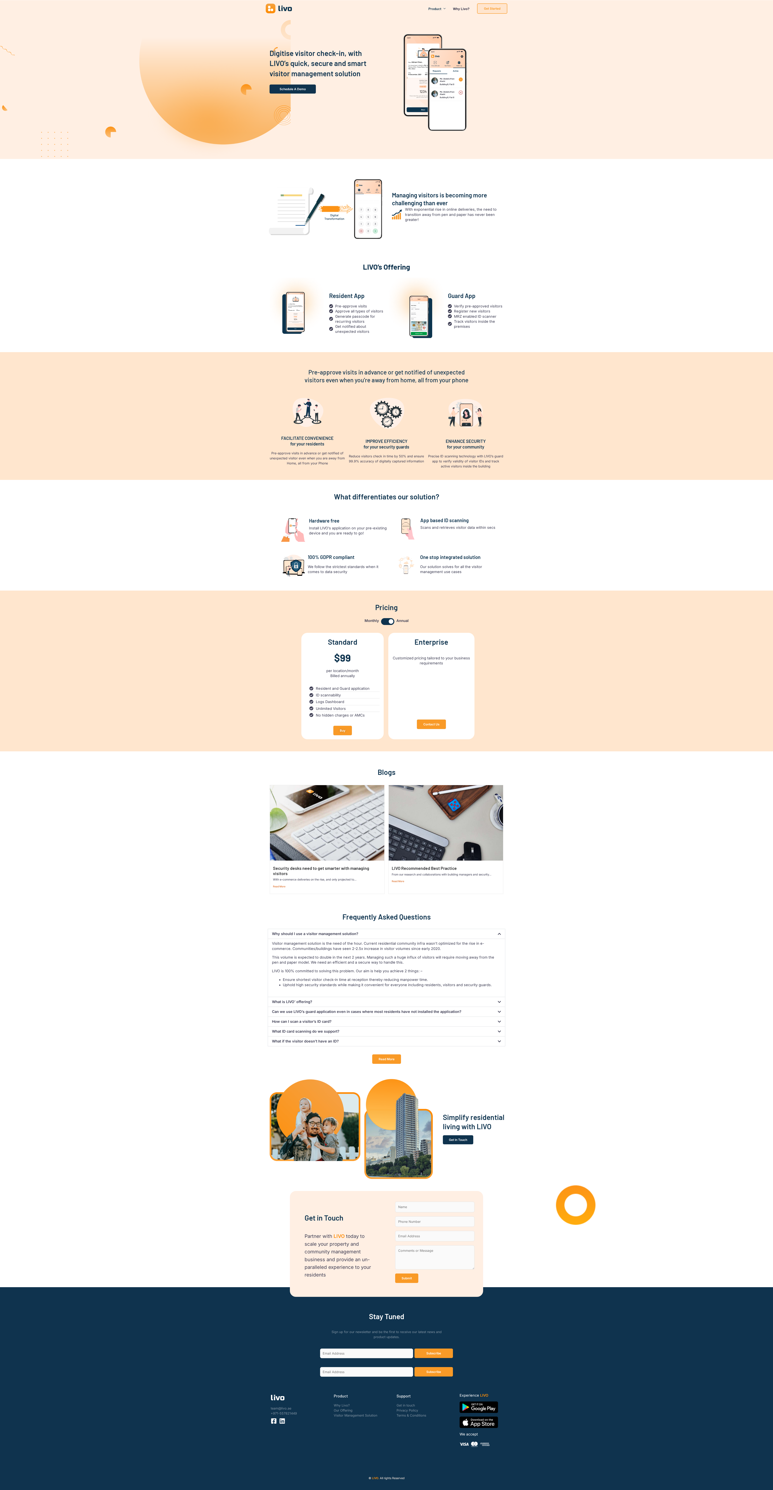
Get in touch (406, 1405)
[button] (492, 8)
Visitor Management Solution (355, 1415)
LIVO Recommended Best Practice (424, 868)
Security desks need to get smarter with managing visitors (321, 870)
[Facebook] (274, 1421)
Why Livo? (461, 8)
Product (434, 8)
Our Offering (343, 1410)
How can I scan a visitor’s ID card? (302, 1021)
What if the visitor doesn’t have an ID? (305, 1041)
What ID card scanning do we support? (305, 1031)
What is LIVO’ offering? (292, 1002)
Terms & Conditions (411, 1415)
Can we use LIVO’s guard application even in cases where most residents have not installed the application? (366, 1011)
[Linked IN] (282, 1421)
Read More (279, 886)
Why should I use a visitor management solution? (315, 934)
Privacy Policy (407, 1410)
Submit (407, 1278)
